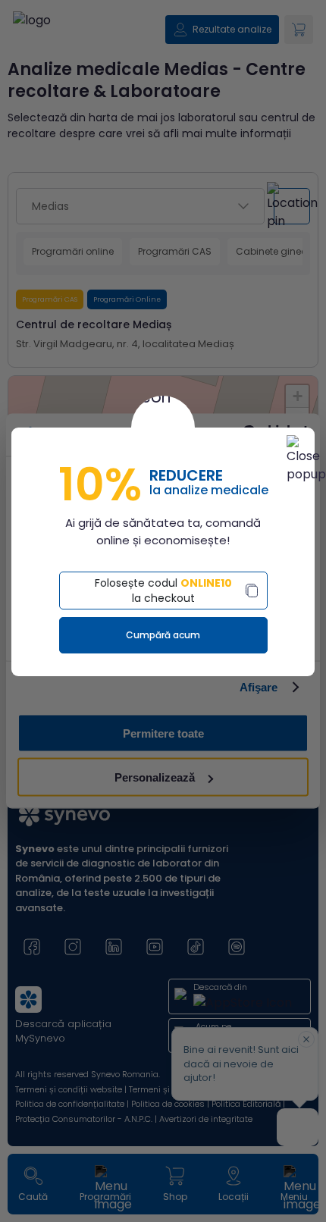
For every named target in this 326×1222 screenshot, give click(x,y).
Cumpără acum (163, 634)
